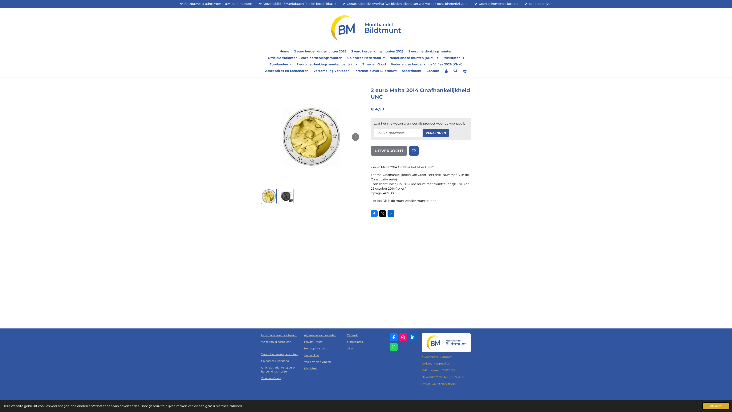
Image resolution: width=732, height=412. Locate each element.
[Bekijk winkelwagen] (464, 71)
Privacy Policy (313, 342)
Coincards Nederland (275, 361)
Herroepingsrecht (316, 348)
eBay (350, 348)
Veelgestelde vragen (317, 362)
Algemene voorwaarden (320, 335)
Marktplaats (355, 342)
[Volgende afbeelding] (355, 137)
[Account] (446, 71)
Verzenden (436, 133)
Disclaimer (311, 368)
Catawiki (352, 335)
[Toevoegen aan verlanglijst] (414, 151)
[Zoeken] (455, 70)
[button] (269, 196)
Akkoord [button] (716, 406)
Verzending (311, 355)
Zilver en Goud (271, 378)
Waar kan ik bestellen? (276, 342)
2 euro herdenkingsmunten (279, 354)
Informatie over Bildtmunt (279, 335)
